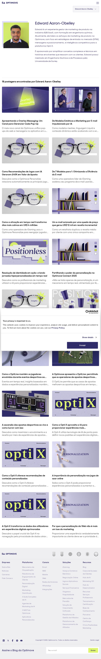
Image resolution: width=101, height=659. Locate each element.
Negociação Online (70, 577)
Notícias (5, 571)
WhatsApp (46, 586)
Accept (82, 345)
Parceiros (86, 615)
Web (44, 578)
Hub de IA (87, 577)
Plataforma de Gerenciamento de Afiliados (70, 624)
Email (44, 567)
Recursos (86, 592)
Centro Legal (94, 640)
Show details (87, 337)
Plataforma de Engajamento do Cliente (29, 577)
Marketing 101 (88, 581)
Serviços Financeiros (71, 588)
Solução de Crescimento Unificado (68, 608)
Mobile (45, 575)
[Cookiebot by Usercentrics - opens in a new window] (87, 312)
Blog (84, 567)
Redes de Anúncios (50, 582)
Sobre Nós (6, 567)
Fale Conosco (7, 578)
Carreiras (5, 575)
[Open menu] (98, 3)
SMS (44, 571)
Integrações (47, 589)
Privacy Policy (58, 328)
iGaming (66, 567)
